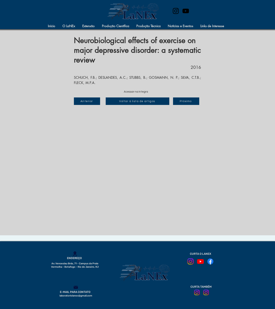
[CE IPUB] (206, 292)
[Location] (74, 253)
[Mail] (75, 287)
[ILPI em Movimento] (197, 292)
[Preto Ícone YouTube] (186, 11)
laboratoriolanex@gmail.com (75, 295)
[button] (70, 26)
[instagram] (176, 11)
